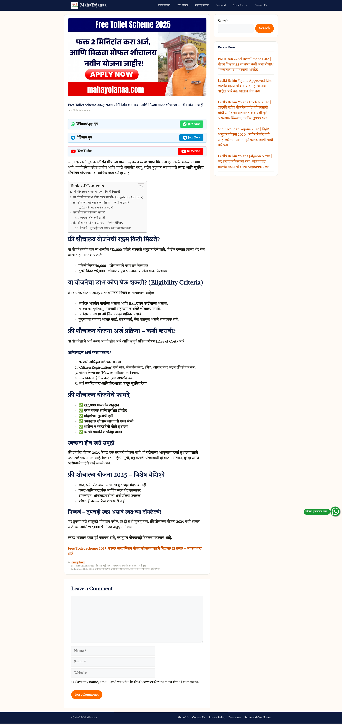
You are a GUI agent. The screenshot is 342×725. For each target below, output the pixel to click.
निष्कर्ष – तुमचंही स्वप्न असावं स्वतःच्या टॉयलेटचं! (105, 228)
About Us (238, 5)
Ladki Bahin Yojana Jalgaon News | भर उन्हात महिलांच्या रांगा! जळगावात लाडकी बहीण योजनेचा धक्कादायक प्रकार (245, 162)
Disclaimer (235, 717)
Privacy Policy (217, 717)
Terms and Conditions (258, 717)
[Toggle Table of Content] (139, 186)
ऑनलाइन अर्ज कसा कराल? (99, 208)
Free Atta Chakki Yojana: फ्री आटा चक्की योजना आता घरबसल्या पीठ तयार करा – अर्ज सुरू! (108, 566)
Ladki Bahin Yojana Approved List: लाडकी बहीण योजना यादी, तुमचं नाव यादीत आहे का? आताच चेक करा (245, 86)
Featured (221, 5)
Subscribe (193, 151)
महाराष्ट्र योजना (202, 5)
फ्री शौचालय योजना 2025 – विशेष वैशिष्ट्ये (98, 223)
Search (223, 21)
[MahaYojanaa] (74, 5)
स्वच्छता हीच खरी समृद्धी (92, 218)
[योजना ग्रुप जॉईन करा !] (335, 511)
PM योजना (182, 5)
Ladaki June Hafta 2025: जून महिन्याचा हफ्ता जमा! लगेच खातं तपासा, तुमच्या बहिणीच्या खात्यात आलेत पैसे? (115, 569)
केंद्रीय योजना (164, 5)
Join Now (194, 124)
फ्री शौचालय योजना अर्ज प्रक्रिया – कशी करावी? (101, 202)
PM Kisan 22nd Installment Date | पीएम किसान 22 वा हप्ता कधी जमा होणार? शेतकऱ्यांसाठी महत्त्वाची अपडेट (246, 64)
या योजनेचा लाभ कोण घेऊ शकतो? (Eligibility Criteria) (108, 197)
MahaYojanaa (93, 5)
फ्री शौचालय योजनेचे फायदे (89, 212)
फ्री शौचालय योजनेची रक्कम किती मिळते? (96, 191)
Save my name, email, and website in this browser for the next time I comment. (137, 682)
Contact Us (261, 5)
